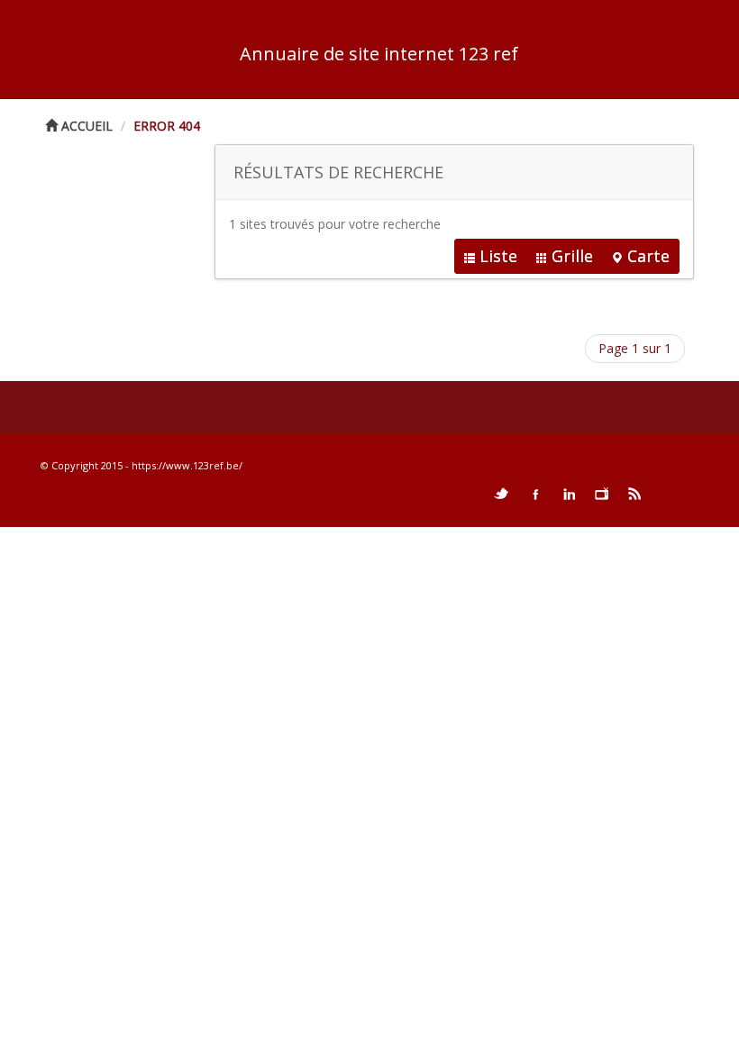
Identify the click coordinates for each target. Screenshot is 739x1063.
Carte (648, 256)
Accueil (85, 125)
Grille (572, 256)
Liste (498, 256)
